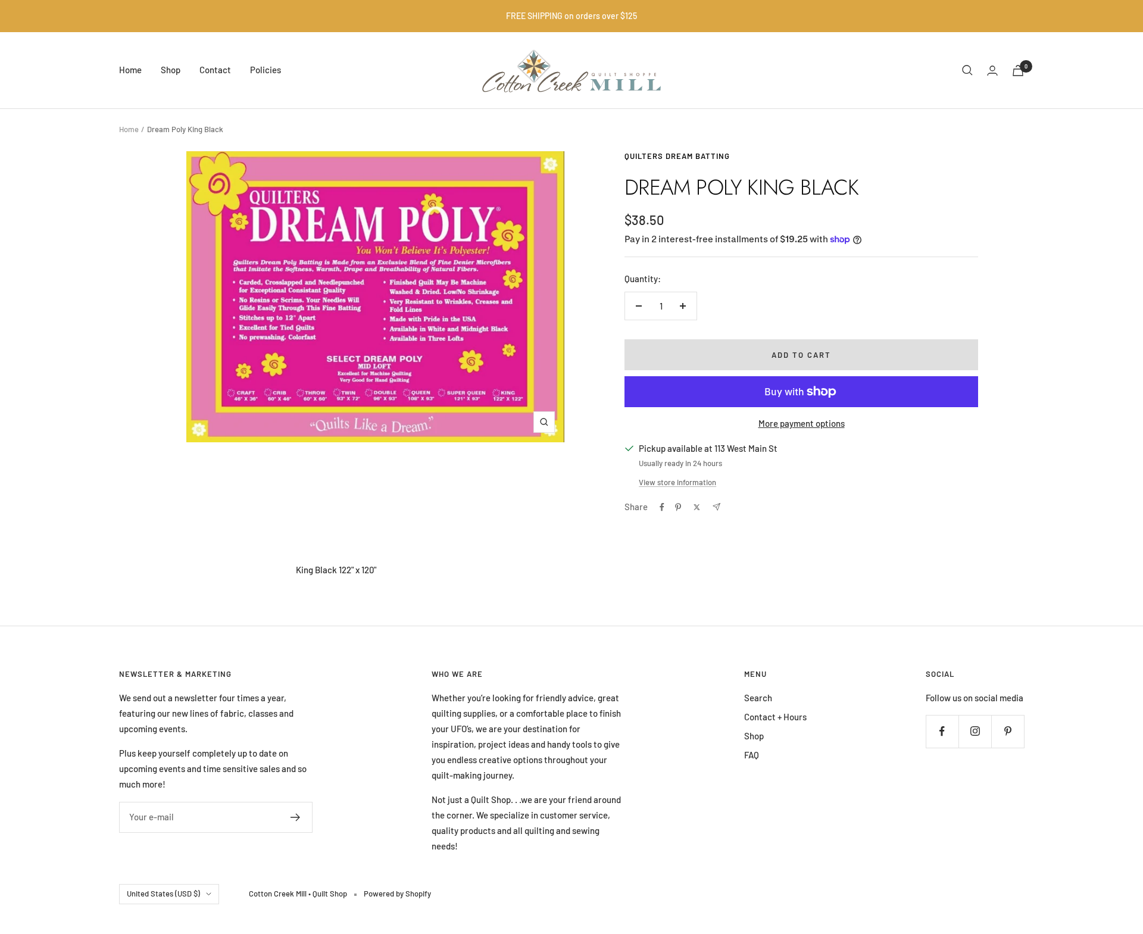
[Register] (296, 817)
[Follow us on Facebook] (942, 731)
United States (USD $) (163, 893)
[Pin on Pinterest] (678, 507)
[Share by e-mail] (716, 507)
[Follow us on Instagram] (974, 731)
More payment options (801, 423)
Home (130, 69)
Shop (170, 69)
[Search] (967, 70)
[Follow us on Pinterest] (1007, 731)
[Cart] (1018, 70)
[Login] (992, 70)
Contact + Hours (775, 716)
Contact (215, 69)
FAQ (751, 754)
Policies (265, 69)
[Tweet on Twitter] (697, 507)
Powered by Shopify (397, 893)
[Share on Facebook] (662, 507)
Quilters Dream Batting (677, 156)
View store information (677, 482)
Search (758, 697)
